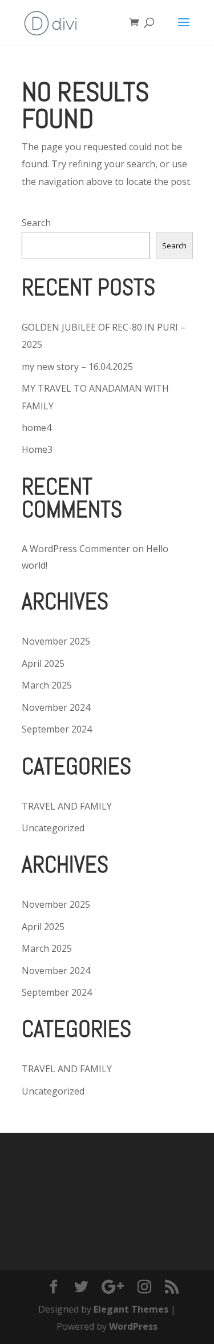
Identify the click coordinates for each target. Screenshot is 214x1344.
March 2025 (47, 685)
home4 (36, 427)
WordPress (133, 1326)
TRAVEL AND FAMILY (67, 806)
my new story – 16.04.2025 (77, 366)
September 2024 (57, 729)
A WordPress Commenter (76, 548)
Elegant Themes (131, 1309)
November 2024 (56, 707)
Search (36, 222)
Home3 (37, 449)
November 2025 (56, 641)
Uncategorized (53, 828)
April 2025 (43, 663)
